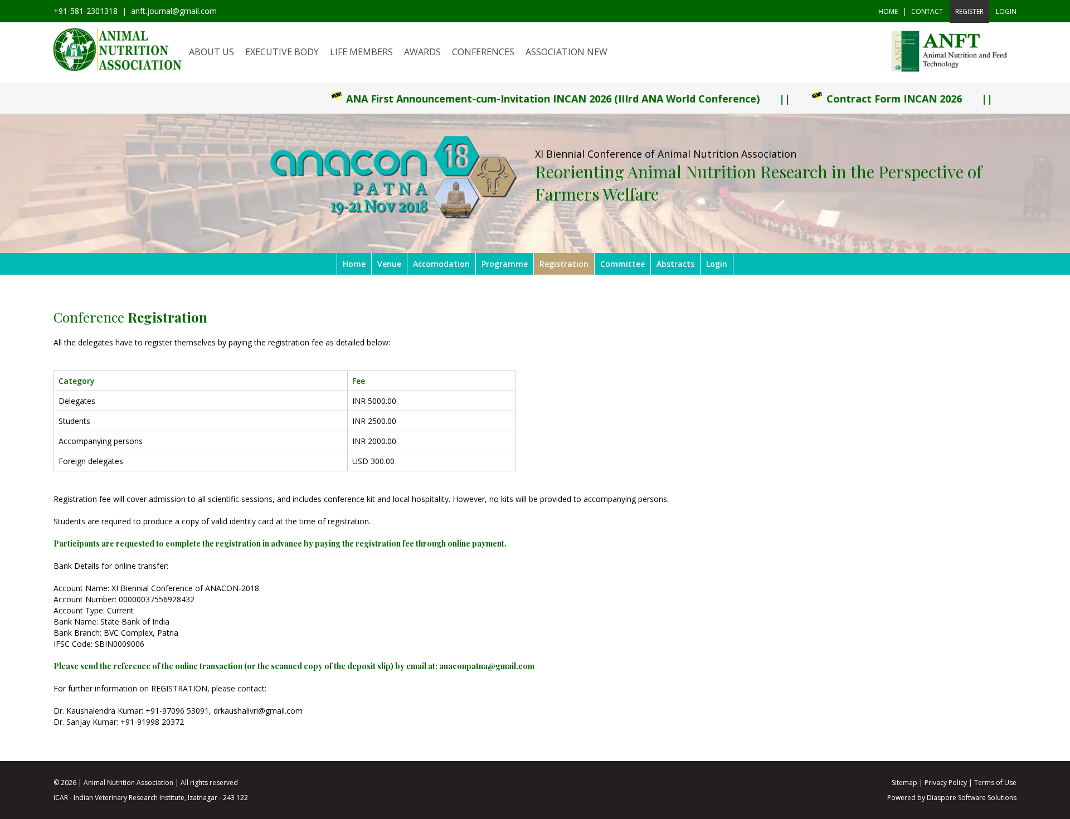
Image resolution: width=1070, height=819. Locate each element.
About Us (211, 52)
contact (927, 11)
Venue (389, 264)
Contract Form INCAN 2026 (847, 98)
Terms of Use (995, 782)
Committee (622, 264)
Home (888, 11)
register (969, 11)
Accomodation (441, 264)
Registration (563, 264)
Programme (504, 264)
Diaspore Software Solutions (971, 797)
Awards (422, 52)
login (1006, 11)
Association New (566, 52)
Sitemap (904, 782)
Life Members (361, 52)
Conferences (483, 52)
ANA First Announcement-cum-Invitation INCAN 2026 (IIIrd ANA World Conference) (505, 98)
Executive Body (282, 52)
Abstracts (675, 264)
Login (716, 264)
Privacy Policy (946, 782)
